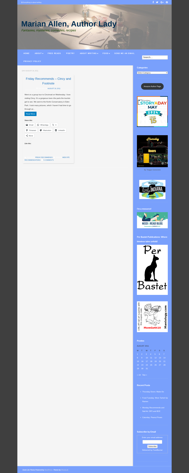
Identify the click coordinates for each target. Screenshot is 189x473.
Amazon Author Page (152, 86)
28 (164, 365)
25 (151, 365)
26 (156, 365)
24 (147, 365)
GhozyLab (64, 470)
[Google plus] (162, 2)
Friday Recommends (44, 157)
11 (151, 358)
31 (147, 369)
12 (156, 358)
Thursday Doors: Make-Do (153, 392)
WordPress (48, 470)
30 (142, 369)
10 (147, 358)
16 (142, 361)
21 (164, 361)
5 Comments (48, 160)
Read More (30, 114)
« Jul (139, 375)
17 (147, 361)
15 (138, 361)
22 (138, 365)
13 (160, 358)
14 (164, 358)
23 (142, 365)
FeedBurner (158, 450)
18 (151, 361)
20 (160, 361)
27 (160, 365)
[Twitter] (157, 2)
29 (138, 369)
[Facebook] (153, 2)
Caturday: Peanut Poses (152, 417)
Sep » (144, 375)
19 (156, 361)
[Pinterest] (167, 2)
